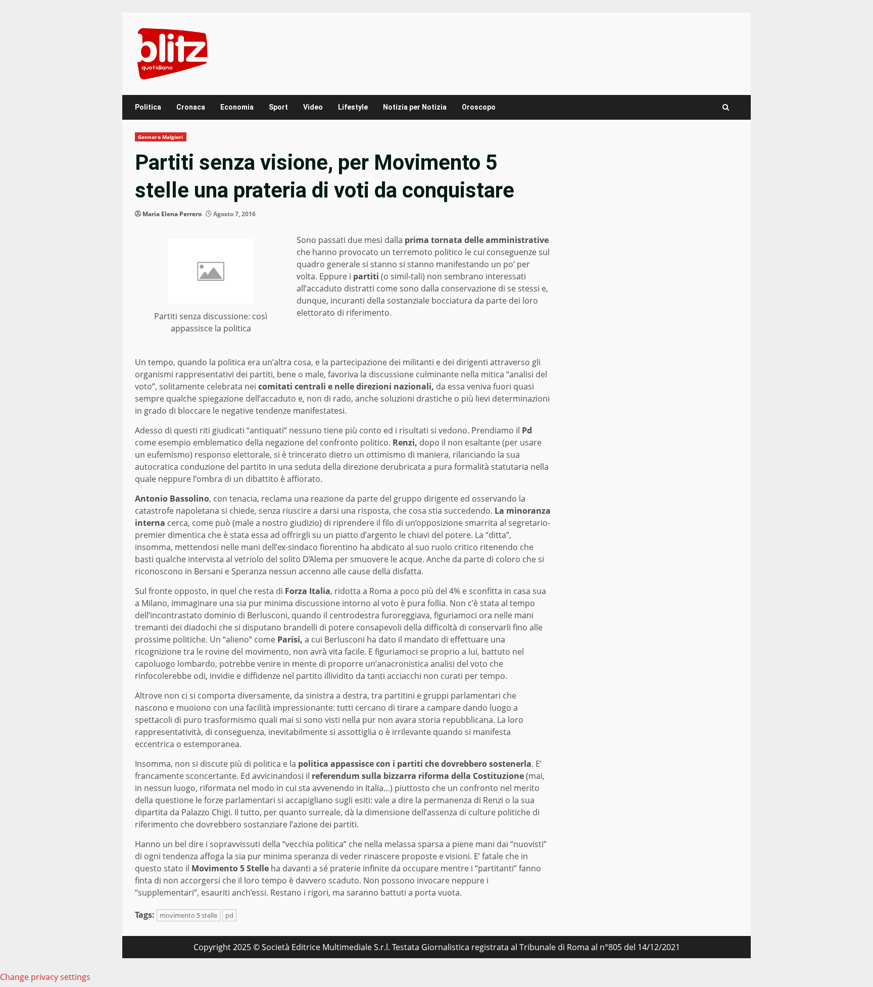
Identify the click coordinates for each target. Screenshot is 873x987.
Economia (237, 107)
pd (229, 915)
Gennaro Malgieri (160, 136)
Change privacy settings (45, 976)
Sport (278, 107)
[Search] (725, 107)
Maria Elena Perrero (172, 214)
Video (313, 107)
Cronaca (190, 107)
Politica (148, 107)
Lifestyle (353, 107)
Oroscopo (479, 107)
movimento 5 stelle (188, 915)
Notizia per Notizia (415, 107)
